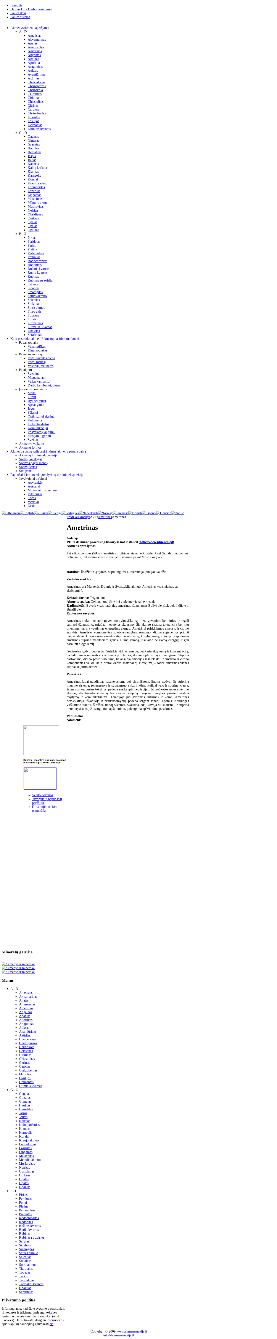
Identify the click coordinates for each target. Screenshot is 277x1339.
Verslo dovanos (42, 795)
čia (51, 1324)
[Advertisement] (34, 881)
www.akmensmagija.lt (131, 1331)
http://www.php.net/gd (156, 542)
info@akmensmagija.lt (118, 1335)
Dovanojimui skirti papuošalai (45, 808)
